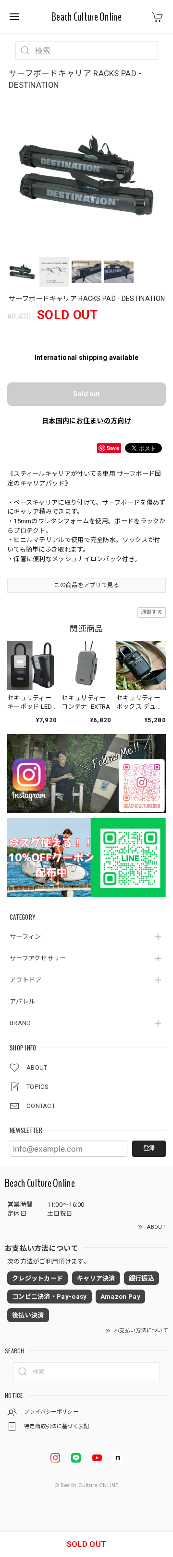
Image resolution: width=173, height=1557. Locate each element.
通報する (151, 612)
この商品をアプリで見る (86, 585)
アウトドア (26, 979)
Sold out (86, 394)
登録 (149, 1148)
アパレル (22, 1001)
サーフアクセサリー (38, 958)
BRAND (20, 1022)
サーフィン (25, 936)
